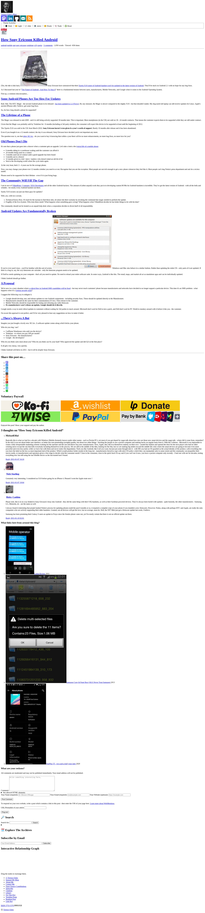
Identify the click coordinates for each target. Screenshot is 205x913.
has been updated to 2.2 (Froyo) (67, 104)
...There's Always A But (15, 318)
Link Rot (9, 901)
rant (14, 45)
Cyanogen (26, 186)
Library (8, 893)
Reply (8, 459)
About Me (9, 882)
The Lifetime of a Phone (15, 115)
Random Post (11, 899)
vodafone (30, 45)
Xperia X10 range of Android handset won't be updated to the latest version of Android (111, 86)
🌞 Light (18, 26)
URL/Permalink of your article (12, 808)
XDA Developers (37, 186)
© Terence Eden (12, 878)
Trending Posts (11, 897)
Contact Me (10, 884)
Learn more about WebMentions (102, 803)
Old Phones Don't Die (14, 141)
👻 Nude (58, 26)
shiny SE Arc (28, 136)
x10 (35, 45)
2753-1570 (7, 906)
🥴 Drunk (48, 26)
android (4, 45)
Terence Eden (8, 910)
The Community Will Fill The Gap (22, 180)
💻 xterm (38, 26)
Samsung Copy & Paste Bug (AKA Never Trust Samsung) (88, 682)
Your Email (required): (58, 795)
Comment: (5, 790)
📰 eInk (28, 26)
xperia (39, 45)
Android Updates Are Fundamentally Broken (28, 211)
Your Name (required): (9, 795)
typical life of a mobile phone (87, 146)
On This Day (11, 895)
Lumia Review (40, 574)
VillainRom (16, 186)
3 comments (48, 45)
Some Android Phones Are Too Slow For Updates (31, 98)
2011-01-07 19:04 (17, 482)
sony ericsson (21, 45)
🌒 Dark (8, 26)
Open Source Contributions (16, 886)
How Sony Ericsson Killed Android (29, 39)
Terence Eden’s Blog (9, 14)
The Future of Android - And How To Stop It (39, 90)
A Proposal (7, 283)
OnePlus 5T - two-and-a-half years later (61, 764)
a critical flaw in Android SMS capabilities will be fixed (50, 288)
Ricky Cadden (13, 497)
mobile (9, 45)
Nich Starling (12, 474)
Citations (9, 891)
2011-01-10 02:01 (17, 518)
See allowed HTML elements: (14, 793)
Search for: (5, 823)
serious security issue (24, 290)
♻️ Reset (68, 26)
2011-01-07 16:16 (17, 459)
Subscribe (9, 889)
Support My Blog (12, 880)
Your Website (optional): (99, 795)
